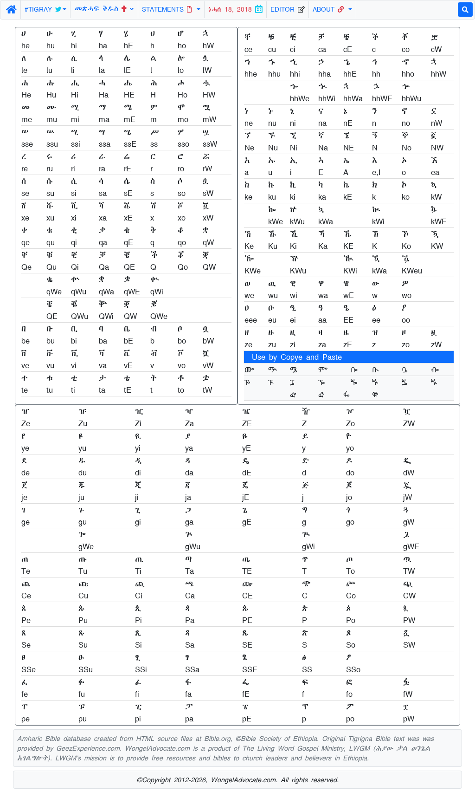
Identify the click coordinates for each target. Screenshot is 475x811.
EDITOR (284, 9)
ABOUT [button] (325, 9)
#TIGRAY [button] (40, 9)
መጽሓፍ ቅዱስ (98, 9)
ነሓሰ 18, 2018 (231, 9)
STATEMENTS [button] (164, 9)
